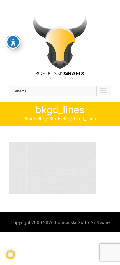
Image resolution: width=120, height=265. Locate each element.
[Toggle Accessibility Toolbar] (13, 42)
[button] (10, 254)
